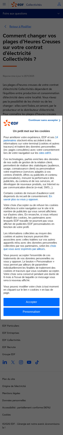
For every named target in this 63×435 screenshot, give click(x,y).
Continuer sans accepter (43, 120)
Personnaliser (31, 311)
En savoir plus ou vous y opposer (28, 198)
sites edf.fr (45, 152)
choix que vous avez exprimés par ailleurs (30, 247)
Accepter (31, 301)
